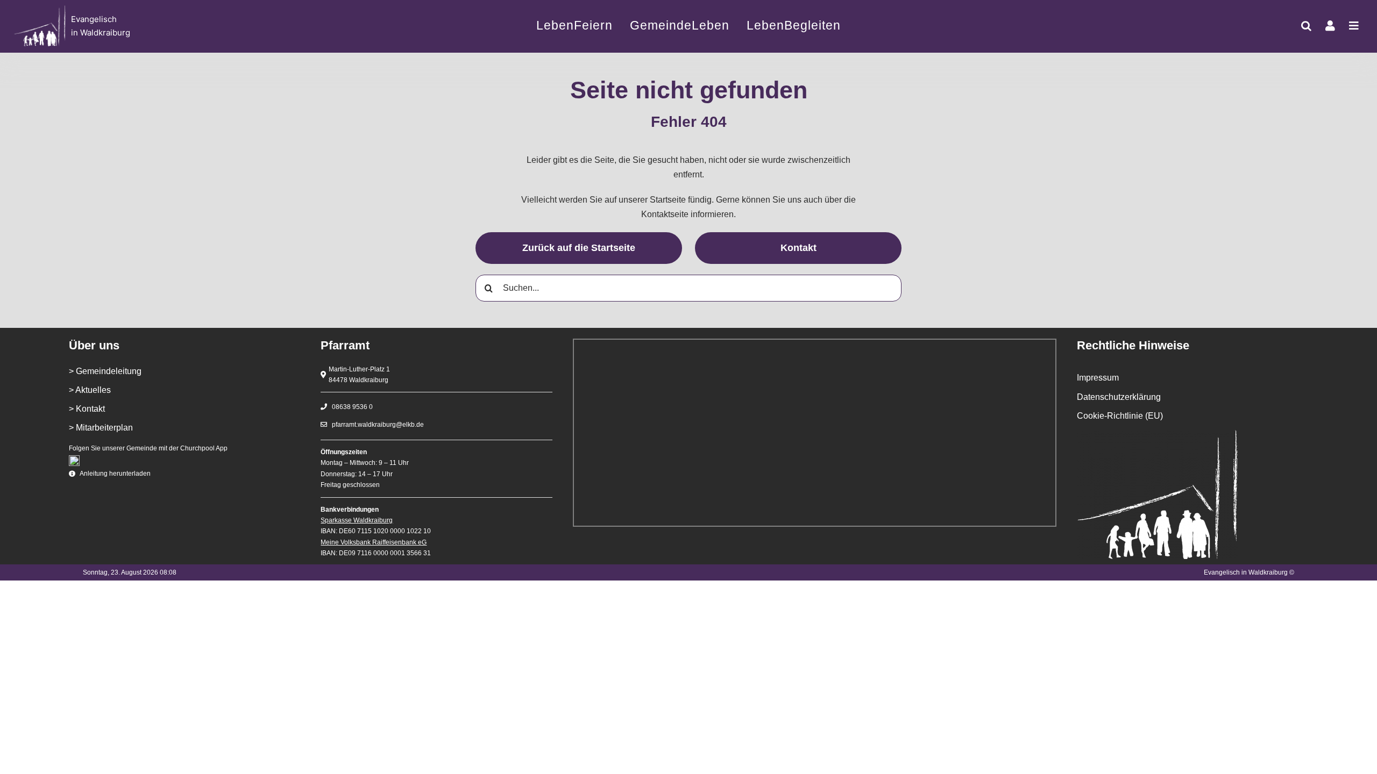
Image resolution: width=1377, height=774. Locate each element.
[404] (149, 26)
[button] (1306, 25)
